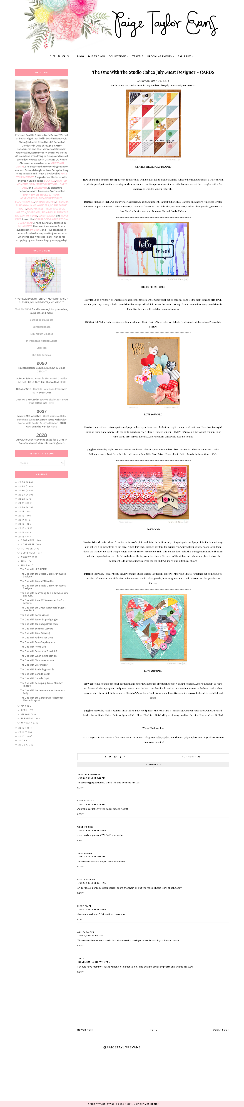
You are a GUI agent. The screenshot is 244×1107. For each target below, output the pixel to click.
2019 (22, 511)
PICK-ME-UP (49, 212)
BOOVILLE (49, 180)
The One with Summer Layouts (36, 628)
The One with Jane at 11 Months (37, 581)
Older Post (221, 1030)
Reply (80, 788)
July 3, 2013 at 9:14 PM (90, 936)
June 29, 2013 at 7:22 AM (91, 778)
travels (137, 56)
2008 (22, 744)
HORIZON (21, 212)
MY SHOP (35, 229)
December (28, 540)
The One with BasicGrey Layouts (37, 642)
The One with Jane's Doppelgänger (39, 619)
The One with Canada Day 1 (34, 678)
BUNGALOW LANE (26, 205)
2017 (21, 520)
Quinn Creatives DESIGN (143, 1104)
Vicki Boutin (32, 423)
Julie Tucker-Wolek (89, 774)
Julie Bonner (85, 853)
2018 (22, 515)
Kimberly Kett (85, 801)
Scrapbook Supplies (41, 319)
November (28, 544)
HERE (62, 382)
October (27, 548)
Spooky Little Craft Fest (53, 399)
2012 (21, 728)
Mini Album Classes (41, 333)
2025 (22, 486)
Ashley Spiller (163, 737)
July (24, 561)
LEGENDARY (40, 187)
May (24, 706)
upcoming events (159, 56)
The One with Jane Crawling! (35, 633)
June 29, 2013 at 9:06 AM (91, 804)
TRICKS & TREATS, (50, 194)
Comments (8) (191, 756)
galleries (184, 56)
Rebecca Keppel (86, 880)
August (26, 557)
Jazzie (81, 958)
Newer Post (85, 1030)
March (26, 714)
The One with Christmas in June (37, 660)
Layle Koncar (50, 423)
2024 (22, 490)
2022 (22, 499)
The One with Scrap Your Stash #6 (38, 651)
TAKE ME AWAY (46, 215)
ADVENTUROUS (29, 198)
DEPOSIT (42, 371)
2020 (22, 507)
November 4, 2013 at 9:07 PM (94, 962)
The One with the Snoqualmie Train (39, 624)
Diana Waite (84, 906)
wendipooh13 (85, 827)
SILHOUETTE (25, 226)
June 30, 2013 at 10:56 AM (92, 909)
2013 (21, 536)
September (29, 553)
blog (80, 56)
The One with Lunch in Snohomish (38, 655)
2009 (22, 740)
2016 (22, 524)
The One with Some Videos (34, 615)
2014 (21, 532)
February (28, 718)
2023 (22, 495)
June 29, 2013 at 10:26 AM (92, 830)
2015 (21, 528)
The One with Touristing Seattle (37, 669)
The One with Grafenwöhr (33, 664)
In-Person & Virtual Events (41, 340)
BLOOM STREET (36, 208)
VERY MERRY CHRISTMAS (43, 184)
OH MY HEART (29, 215)
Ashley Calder (85, 932)
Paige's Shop (96, 56)
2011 (21, 732)
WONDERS (43, 205)
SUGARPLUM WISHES (50, 198)
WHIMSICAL (34, 212)
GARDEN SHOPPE (45, 201)
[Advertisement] (41, 805)
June (24, 565)
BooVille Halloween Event (47, 389)
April (25, 710)
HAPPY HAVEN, (31, 194)
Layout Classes (42, 326)
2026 (22, 482)
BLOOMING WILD (24, 201)
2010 (22, 736)
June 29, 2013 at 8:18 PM (91, 857)
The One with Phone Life (33, 646)
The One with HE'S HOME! (33, 569)
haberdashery (110, 967)
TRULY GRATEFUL (55, 208)
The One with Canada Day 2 (35, 674)
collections (117, 56)
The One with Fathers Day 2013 (36, 637)
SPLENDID (62, 201)
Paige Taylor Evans (101, 1104)
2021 (21, 503)
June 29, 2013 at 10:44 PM (92, 883)
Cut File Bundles (41, 355)
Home (153, 1030)
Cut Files (42, 347)
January (27, 722)
